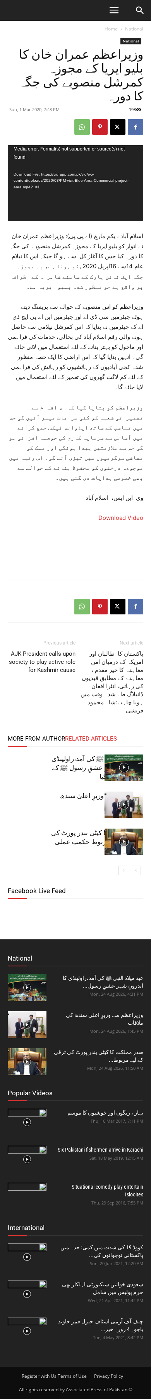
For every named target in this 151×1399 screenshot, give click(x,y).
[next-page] (123, 870)
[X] (117, 127)
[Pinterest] (100, 127)
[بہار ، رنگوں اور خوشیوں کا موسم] (27, 1122)
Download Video (120, 517)
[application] (75, 183)
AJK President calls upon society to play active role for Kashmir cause (42, 661)
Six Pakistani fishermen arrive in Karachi (100, 1150)
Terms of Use (72, 1376)
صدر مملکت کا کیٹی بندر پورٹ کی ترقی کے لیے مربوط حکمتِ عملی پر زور (97, 841)
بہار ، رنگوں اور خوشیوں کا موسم (105, 1113)
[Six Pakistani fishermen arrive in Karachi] (27, 1159)
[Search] (140, 10)
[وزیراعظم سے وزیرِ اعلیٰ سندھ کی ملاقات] (124, 805)
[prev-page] (136, 870)
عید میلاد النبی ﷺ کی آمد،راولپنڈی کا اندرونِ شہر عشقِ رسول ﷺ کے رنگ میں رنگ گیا (97, 767)
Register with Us (39, 1376)
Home (111, 28)
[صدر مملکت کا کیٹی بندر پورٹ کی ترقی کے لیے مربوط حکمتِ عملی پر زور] (124, 842)
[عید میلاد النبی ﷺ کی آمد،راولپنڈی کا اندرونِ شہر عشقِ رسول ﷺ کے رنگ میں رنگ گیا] (124, 767)
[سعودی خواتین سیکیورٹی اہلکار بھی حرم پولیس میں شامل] (27, 1294)
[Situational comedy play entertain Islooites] (27, 1196)
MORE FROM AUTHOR (36, 738)
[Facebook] (135, 127)
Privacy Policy (108, 1376)
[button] (113, 10)
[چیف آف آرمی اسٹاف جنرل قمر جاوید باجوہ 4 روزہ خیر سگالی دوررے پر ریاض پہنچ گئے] (27, 1331)
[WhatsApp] (82, 127)
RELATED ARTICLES (91, 738)
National (134, 28)
